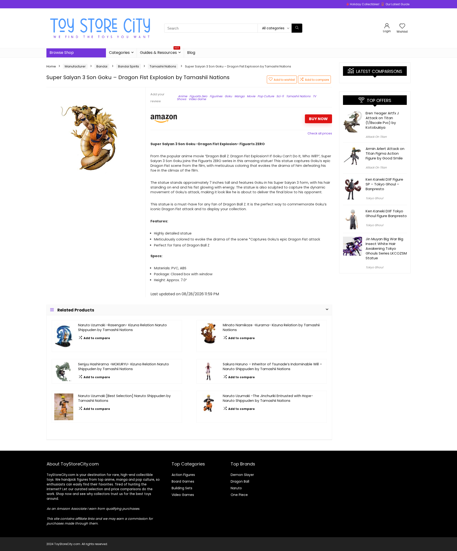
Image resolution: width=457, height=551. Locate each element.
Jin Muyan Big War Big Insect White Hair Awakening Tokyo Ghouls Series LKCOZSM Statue (386, 248)
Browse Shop (62, 52)
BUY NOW (318, 119)
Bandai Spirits (128, 66)
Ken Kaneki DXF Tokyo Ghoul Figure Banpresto (386, 213)
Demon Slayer (242, 474)
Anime (182, 96)
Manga (239, 96)
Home (51, 66)
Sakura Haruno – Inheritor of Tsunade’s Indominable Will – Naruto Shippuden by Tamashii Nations (272, 366)
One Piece (239, 494)
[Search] (297, 28)
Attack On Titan (376, 137)
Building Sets (182, 488)
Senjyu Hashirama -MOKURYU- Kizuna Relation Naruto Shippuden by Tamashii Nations (123, 366)
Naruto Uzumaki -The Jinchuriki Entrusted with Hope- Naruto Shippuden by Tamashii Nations (268, 398)
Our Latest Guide (397, 4)
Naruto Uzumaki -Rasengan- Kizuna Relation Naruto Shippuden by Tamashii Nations (122, 327)
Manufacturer (75, 66)
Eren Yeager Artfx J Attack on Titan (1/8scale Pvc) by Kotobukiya (382, 120)
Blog (191, 52)
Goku (228, 96)
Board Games (183, 481)
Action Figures (183, 474)
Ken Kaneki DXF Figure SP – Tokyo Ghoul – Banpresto (384, 184)
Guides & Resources (159, 51)
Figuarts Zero (198, 96)
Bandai (101, 66)
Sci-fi (280, 96)
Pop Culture (266, 96)
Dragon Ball (240, 481)
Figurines (216, 96)
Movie (251, 96)
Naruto (236, 488)
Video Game (197, 99)
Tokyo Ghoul (374, 198)
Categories (119, 52)
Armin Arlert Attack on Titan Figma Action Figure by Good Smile (385, 153)
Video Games (183, 494)
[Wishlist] (402, 26)
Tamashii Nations (163, 66)
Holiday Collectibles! (364, 4)
